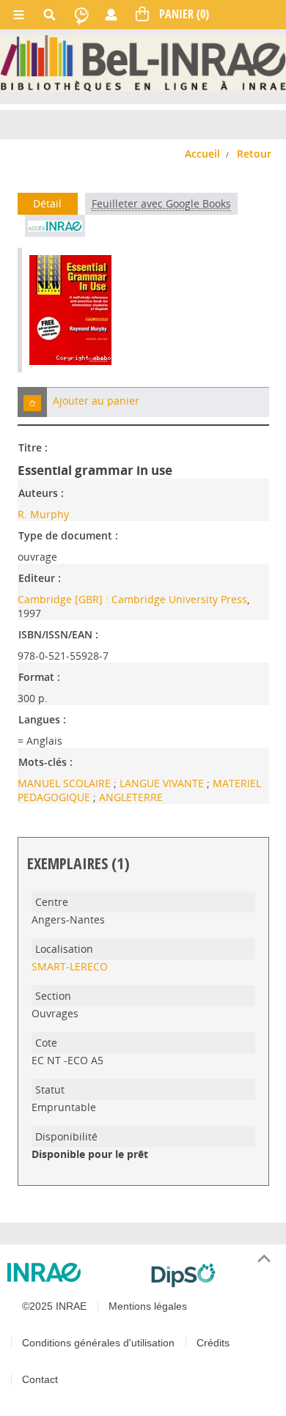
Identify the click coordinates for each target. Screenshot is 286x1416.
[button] (32, 402)
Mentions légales (148, 1306)
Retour (254, 154)
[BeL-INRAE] (143, 62)
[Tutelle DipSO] (213, 1275)
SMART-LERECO (70, 966)
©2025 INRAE (54, 1306)
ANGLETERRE (131, 797)
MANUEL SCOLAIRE (66, 783)
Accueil (202, 154)
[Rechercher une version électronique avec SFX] (55, 226)
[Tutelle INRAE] (73, 1272)
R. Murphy (43, 514)
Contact (40, 1379)
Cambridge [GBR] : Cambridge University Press (132, 599)
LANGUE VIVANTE (163, 783)
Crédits (213, 1343)
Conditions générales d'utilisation (98, 1343)
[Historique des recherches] (81, 14)
